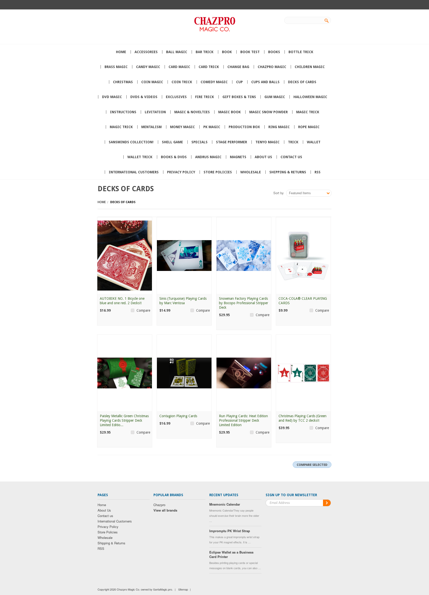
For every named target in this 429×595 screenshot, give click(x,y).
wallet (314, 142)
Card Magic (179, 67)
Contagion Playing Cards (178, 416)
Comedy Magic (214, 82)
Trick (293, 142)
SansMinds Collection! (131, 142)
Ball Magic (176, 52)
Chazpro (159, 504)
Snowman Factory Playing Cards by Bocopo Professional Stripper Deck (243, 303)
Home (102, 202)
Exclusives (176, 97)
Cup (239, 82)
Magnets (238, 157)
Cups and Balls (265, 82)
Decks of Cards (302, 82)
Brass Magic (116, 67)
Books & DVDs (174, 157)
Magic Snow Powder (268, 112)
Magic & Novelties (192, 112)
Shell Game (172, 142)
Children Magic (310, 67)
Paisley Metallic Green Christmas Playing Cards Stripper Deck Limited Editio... (124, 420)
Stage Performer (231, 142)
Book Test (250, 52)
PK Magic (211, 127)
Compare (143, 310)
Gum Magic (274, 97)
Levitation (155, 112)
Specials (199, 142)
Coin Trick (182, 82)
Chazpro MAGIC (272, 67)
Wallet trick (139, 157)
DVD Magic (112, 97)
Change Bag (238, 67)
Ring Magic (279, 127)
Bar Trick (205, 52)
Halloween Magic (310, 97)
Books (274, 52)
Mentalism (151, 127)
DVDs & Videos (143, 97)
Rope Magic (309, 127)
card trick (209, 67)
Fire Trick (204, 97)
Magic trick (307, 112)
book (227, 52)
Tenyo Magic (267, 142)
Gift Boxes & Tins (239, 97)
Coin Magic (152, 82)
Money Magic (182, 127)
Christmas (123, 82)
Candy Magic (148, 67)
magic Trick (121, 127)
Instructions (123, 112)
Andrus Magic (208, 157)
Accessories (146, 52)
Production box (244, 127)
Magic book (229, 112)
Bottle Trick (300, 52)
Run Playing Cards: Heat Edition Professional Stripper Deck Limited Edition (243, 420)
